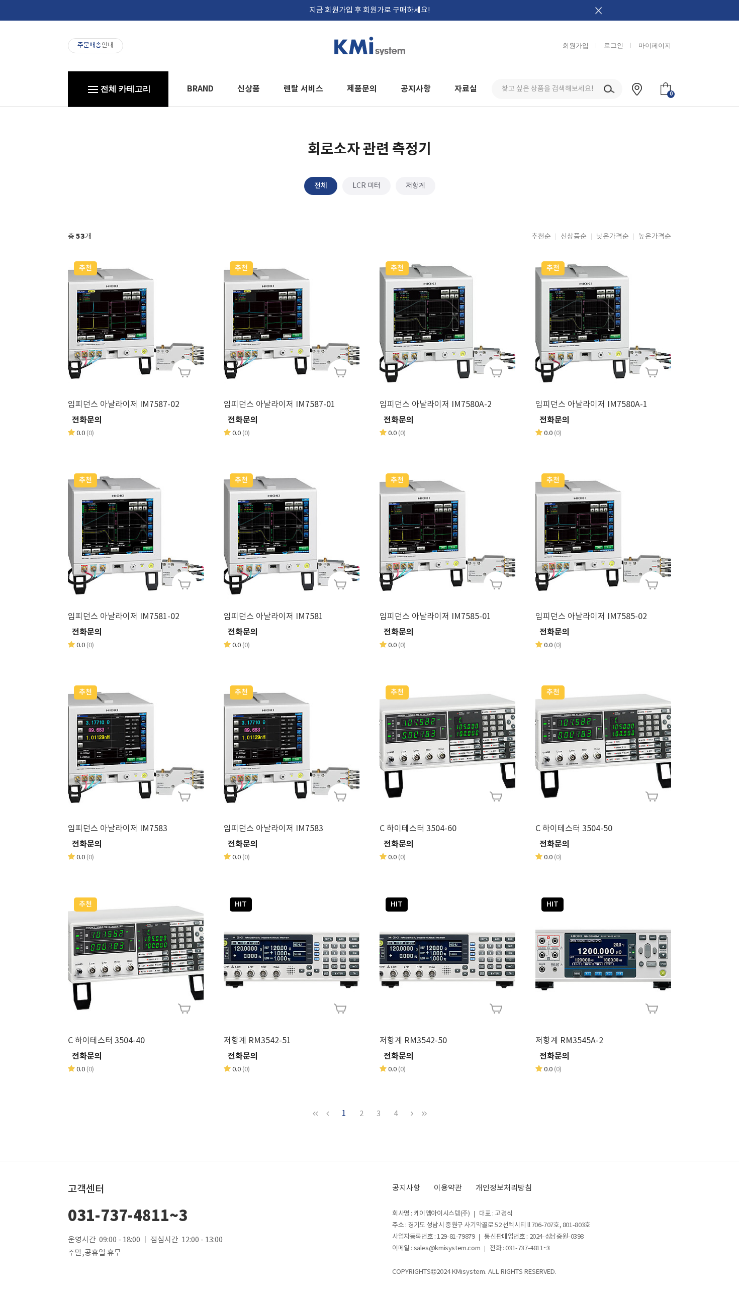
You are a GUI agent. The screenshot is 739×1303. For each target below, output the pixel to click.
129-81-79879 (456, 1237)
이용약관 (448, 1188)
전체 (320, 185)
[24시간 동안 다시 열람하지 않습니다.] (598, 10)
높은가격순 (654, 237)
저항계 (415, 186)
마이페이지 (654, 45)
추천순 (541, 237)
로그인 (613, 45)
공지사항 (406, 1188)
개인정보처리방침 (504, 1188)
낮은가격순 (612, 237)
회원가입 (576, 45)
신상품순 (574, 237)
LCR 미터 (366, 186)
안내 (95, 45)
